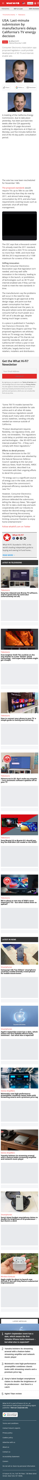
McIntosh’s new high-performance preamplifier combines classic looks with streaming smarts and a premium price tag (21, 1367)
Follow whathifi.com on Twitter (16, 526)
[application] (19, 223)
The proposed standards (13, 187)
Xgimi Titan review (13, 1393)
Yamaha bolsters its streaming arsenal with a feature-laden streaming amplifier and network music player (20, 1352)
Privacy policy (7, 1433)
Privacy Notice (30, 384)
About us (6, 1447)
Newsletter (32, 87)
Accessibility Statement (11, 1457)
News (5, 42)
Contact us (6, 1452)
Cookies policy (8, 1438)
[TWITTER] (18, 538)
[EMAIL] (25, 538)
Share (7, 87)
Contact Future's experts (11, 1428)
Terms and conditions (10, 1423)
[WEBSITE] (22, 538)
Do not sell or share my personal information (19, 1466)
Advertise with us (9, 1442)
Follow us (21, 87)
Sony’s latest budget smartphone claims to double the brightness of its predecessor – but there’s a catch (20, 1382)
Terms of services (28, 382)
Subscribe (30, 3)
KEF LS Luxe (18, 9)
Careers (5, 1461)
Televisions (21, 15)
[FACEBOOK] (14, 538)
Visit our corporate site (19, 1408)
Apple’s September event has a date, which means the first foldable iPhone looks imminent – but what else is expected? (20, 1337)
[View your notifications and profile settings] (18, 3)
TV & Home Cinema (9, 15)
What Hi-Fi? (15, 41)
